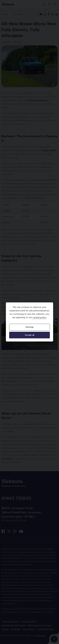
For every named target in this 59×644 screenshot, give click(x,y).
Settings (30, 327)
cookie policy (39, 317)
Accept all (29, 335)
